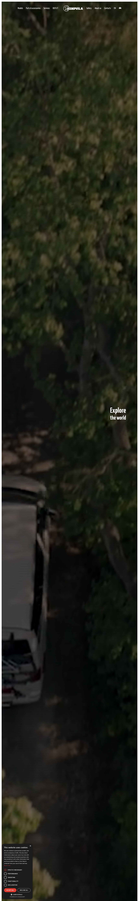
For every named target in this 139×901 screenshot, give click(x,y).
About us (98, 8)
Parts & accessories (33, 8)
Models (20, 8)
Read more (7, 865)
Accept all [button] (10, 890)
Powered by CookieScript (17, 897)
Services (47, 8)
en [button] (115, 8)
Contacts (107, 8)
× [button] (30, 846)
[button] (17, 894)
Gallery (89, 8)
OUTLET (55, 8)
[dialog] (17, 871)
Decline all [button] (24, 890)
